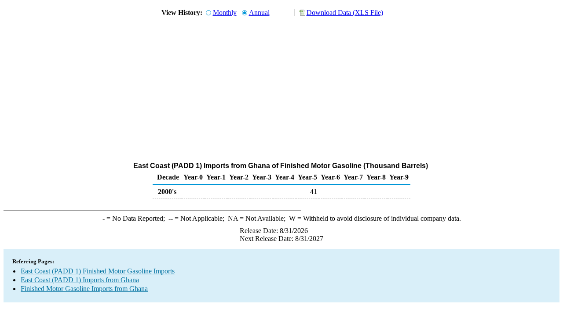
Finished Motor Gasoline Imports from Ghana (84, 288)
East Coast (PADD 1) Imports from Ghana (80, 280)
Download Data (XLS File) (345, 12)
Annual (259, 12)
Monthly (225, 12)
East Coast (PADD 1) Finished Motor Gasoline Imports (98, 271)
